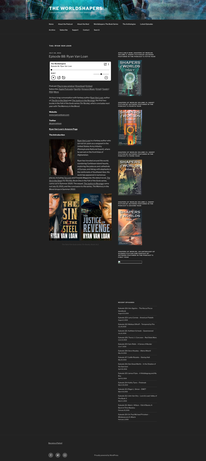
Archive (52, 30)
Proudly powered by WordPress (106, 455)
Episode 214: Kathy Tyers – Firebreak (132, 383)
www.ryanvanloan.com (59, 115)
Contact (86, 30)
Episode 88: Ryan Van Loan (68, 56)
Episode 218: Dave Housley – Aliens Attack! (134, 351)
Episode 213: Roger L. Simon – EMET (132, 389)
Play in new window (65, 86)
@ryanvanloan (55, 123)
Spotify (77, 89)
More (56, 92)
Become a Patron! (55, 443)
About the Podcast (65, 24)
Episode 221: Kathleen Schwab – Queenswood (135, 331)
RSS (51, 92)
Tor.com (67, 178)
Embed (89, 86)
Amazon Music (88, 89)
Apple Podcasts (66, 89)
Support (75, 30)
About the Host (83, 24)
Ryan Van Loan (96, 98)
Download (80, 86)
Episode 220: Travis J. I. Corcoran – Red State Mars (137, 337)
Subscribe (64, 30)
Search (97, 30)
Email (98, 89)
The (85, 183)
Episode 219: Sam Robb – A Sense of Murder (135, 344)
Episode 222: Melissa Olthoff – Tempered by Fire (136, 324)
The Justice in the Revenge (83, 100)
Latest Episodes (146, 24)
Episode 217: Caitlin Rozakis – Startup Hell (134, 357)
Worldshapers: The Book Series (106, 24)
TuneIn (105, 89)
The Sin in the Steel (59, 100)
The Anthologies (129, 24)
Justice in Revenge (95, 183)
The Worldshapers (76, 8)
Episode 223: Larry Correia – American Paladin (135, 318)
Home (51, 24)
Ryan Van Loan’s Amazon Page (63, 129)
